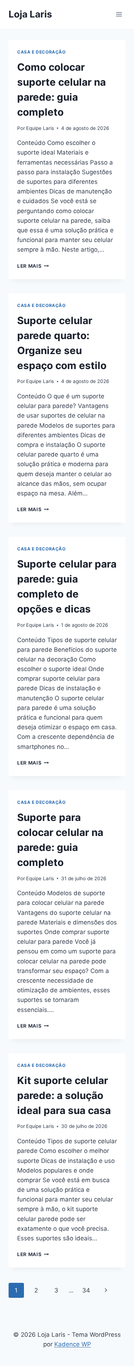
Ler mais (33, 266)
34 (86, 1290)
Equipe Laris (40, 128)
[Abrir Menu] (118, 14)
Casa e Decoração (41, 52)
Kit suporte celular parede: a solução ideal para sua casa (64, 1095)
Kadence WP (72, 1344)
